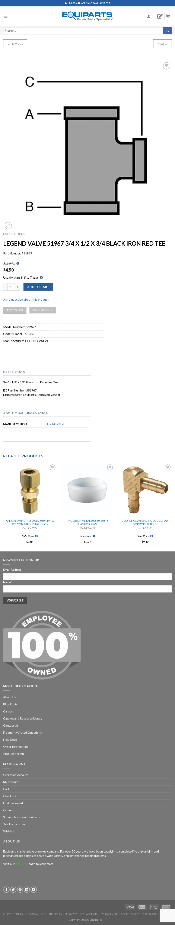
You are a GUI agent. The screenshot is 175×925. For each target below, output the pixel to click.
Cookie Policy (130, 914)
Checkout (9, 796)
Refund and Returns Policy (44, 914)
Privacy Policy (74, 914)
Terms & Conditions (154, 914)
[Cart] (170, 16)
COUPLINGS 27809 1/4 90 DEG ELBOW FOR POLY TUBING (145, 522)
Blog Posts (10, 704)
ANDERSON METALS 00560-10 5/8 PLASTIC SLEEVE (87, 522)
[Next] (171, 507)
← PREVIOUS (15, 43)
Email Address (13, 569)
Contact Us (11, 725)
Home (7, 233)
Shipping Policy (13, 914)
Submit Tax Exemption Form (21, 817)
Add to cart (38, 287)
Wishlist (8, 831)
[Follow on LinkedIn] (27, 890)
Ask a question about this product (26, 299)
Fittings (19, 233)
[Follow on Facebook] (6, 890)
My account (11, 782)
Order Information (15, 746)
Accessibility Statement (102, 914)
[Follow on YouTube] (34, 890)
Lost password (13, 803)
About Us (9, 697)
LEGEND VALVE (55, 424)
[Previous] (3, 507)
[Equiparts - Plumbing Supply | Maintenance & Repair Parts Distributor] (87, 16)
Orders (8, 810)
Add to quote (42, 310)
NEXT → (162, 43)
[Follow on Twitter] (13, 890)
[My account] (149, 16)
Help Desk (10, 739)
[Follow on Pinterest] (20, 890)
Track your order (14, 824)
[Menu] (5, 16)
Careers (8, 711)
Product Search (13, 753)
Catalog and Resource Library (22, 718)
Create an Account (16, 775)
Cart (6, 789)
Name (7, 582)
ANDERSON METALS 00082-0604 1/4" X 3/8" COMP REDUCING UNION (30, 522)
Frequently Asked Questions (22, 732)
